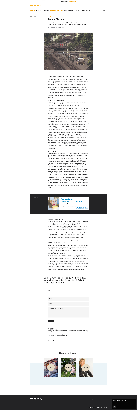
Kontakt (87, 399)
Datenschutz (115, 402)
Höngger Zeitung (64, 1)
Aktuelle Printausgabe (102, 399)
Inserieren (82, 399)
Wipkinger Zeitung (72, 1)
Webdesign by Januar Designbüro (102, 407)
